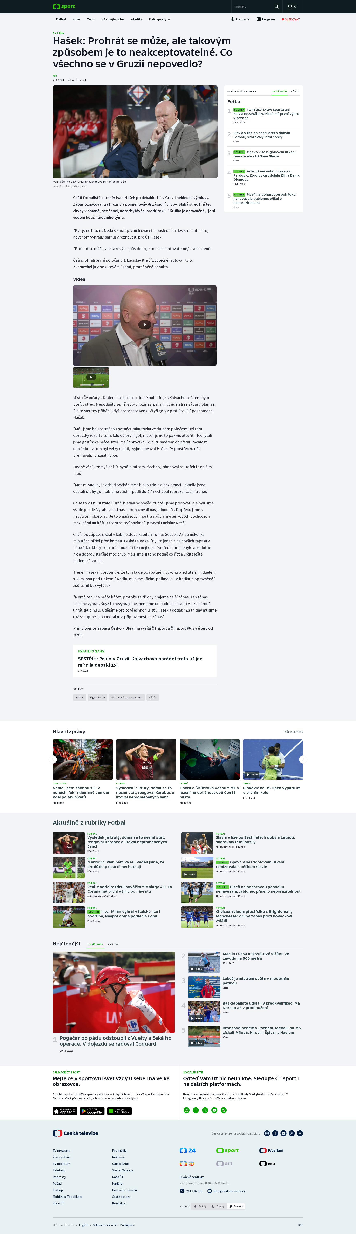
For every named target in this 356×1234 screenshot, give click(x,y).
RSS (300, 1225)
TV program (61, 1150)
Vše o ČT (58, 1203)
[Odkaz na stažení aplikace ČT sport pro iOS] (65, 1111)
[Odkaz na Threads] (223, 1110)
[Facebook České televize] (275, 1133)
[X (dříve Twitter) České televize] (291, 1133)
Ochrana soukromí (104, 1225)
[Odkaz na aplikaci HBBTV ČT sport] (119, 1111)
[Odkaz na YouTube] (214, 1110)
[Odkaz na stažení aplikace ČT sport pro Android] (92, 1111)
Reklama (118, 1157)
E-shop (58, 1190)
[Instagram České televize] (267, 1133)
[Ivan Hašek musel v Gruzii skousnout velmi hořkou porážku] (135, 131)
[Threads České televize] (300, 1133)
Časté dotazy (121, 1196)
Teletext (59, 1170)
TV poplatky (61, 1163)
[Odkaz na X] (205, 1110)
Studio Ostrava (122, 1170)
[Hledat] (276, 6)
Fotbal (58, 32)
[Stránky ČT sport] (227, 1152)
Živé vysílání (61, 1157)
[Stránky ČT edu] (267, 1165)
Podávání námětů (124, 1190)
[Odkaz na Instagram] (186, 1110)
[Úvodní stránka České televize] (76, 1133)
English (83, 1225)
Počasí (57, 1183)
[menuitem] (61, 19)
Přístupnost (127, 1225)
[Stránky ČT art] (224, 1165)
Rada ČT (118, 1177)
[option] (200, 1206)
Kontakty (118, 1203)
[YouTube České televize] (283, 1133)
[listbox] (218, 1206)
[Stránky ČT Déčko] (187, 1165)
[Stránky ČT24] (188, 1152)
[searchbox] (253, 6)
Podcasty (59, 1177)
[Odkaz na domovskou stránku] (70, 6)
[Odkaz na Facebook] (195, 1110)
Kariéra (117, 1183)
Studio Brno (120, 1163)
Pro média (119, 1150)
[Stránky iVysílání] (271, 1152)
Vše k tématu (294, 732)
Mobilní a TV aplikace (67, 1196)
